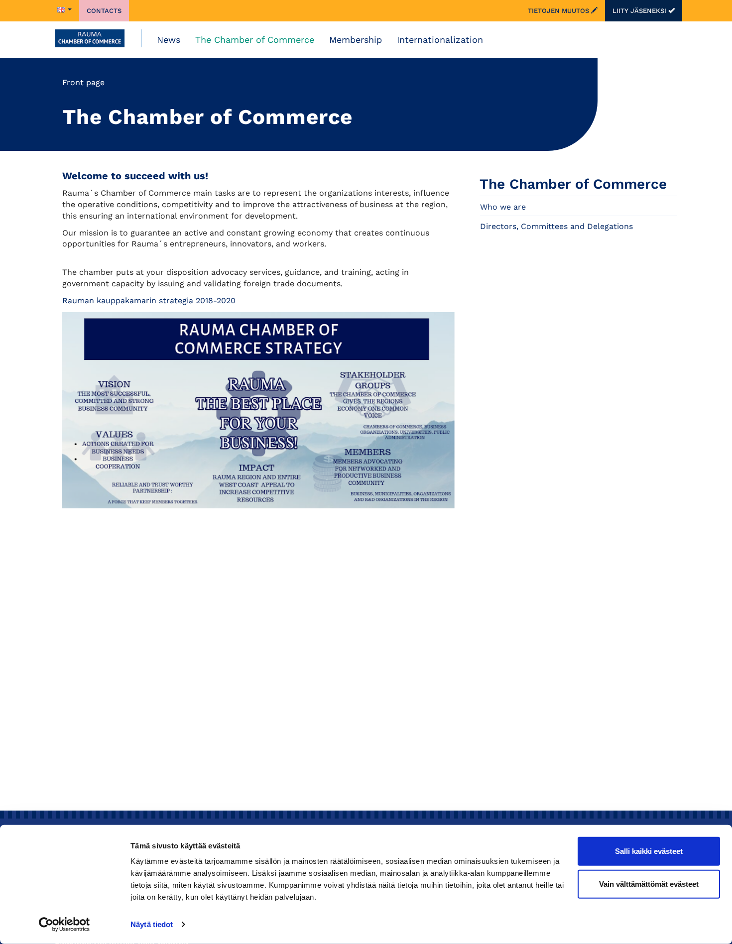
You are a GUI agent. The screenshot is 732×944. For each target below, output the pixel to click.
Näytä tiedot (151, 924)
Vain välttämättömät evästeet (649, 883)
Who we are (503, 207)
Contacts (104, 10)
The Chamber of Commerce (254, 39)
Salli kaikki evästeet (649, 851)
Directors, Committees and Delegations (556, 226)
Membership (355, 39)
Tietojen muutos (559, 10)
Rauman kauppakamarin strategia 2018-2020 (149, 300)
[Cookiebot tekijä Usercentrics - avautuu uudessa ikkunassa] (64, 924)
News (168, 39)
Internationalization (440, 39)
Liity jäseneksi (640, 10)
